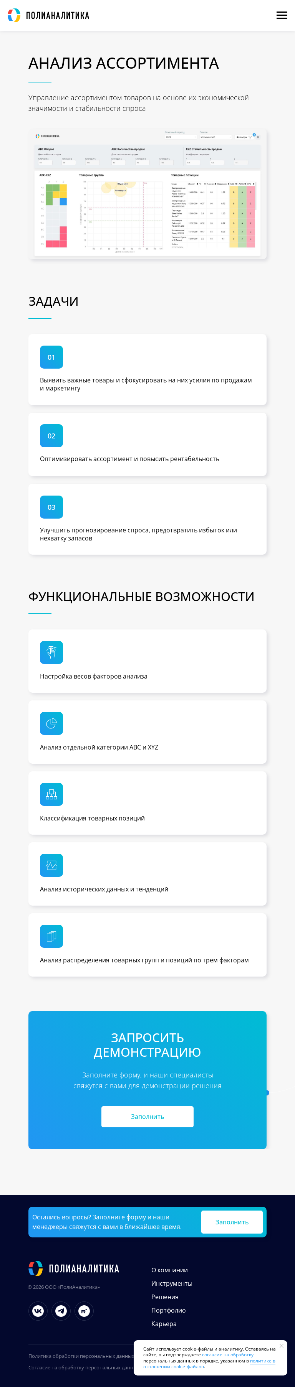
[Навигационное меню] (282, 15)
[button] (147, 1116)
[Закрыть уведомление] (281, 1346)
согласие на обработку (228, 1354)
